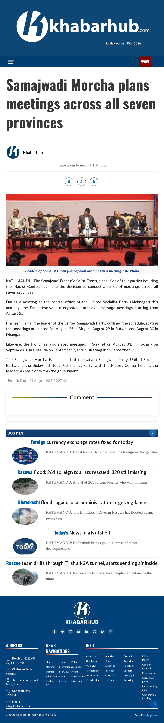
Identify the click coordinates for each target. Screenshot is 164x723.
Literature (74, 681)
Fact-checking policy (149, 688)
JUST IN (15, 433)
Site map (109, 675)
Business (74, 666)
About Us (91, 656)
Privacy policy (149, 673)
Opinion (49, 671)
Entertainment (74, 676)
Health (74, 671)
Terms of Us (92, 675)
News (62, 662)
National (49, 666)
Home (49, 662)
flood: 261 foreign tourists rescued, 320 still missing (82, 472)
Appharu (152, 715)
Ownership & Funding (149, 696)
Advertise (129, 660)
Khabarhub (33, 152)
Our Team (91, 660)
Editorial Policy (146, 658)
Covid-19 (49, 683)
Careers (128, 670)
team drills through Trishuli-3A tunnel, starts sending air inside (82, 563)
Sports (62, 676)
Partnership (92, 670)
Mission (109, 660)
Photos (62, 681)
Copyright (129, 675)
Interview (62, 671)
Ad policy (128, 680)
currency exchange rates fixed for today (82, 442)
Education (49, 676)
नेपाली (145, 61)
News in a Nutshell (82, 532)
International (62, 666)
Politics (74, 662)
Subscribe (110, 665)
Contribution (93, 680)
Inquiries (109, 656)
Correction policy (148, 679)
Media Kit (91, 665)
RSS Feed (110, 670)
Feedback (129, 665)
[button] (154, 704)
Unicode (109, 680)
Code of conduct (146, 666)
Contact (128, 656)
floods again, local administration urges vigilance (82, 502)
